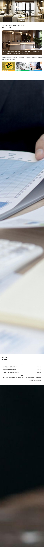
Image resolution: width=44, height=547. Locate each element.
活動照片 (18, 377)
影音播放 (12, 377)
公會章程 (38, 377)
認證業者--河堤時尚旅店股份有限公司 (11, 369)
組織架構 (24, 377)
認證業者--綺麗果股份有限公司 (9, 367)
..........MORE (38, 75)
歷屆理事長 (31, 377)
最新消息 (5, 377)
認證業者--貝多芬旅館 (7, 372)
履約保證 (32, 380)
